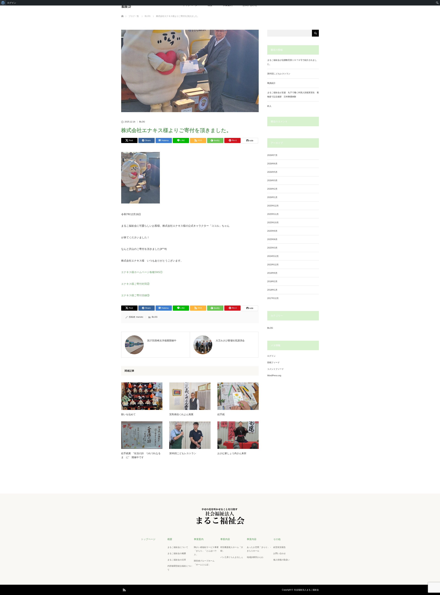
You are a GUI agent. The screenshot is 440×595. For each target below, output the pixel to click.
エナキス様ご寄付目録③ (135, 295)
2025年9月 (272, 231)
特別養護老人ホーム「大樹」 (231, 549)
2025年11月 (273, 214)
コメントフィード (275, 369)
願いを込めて (128, 414)
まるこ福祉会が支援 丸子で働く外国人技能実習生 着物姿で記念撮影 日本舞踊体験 (293, 94)
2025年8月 (272, 239)
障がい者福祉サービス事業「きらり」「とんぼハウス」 (206, 551)
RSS (123, 589)
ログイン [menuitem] (11, 2)
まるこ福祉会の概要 (176, 553)
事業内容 (225, 539)
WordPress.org (274, 375)
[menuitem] (3, 2)
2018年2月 (272, 281)
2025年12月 (273, 206)
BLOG (142, 122)
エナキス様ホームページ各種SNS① (142, 272)
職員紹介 (271, 83)
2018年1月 (272, 290)
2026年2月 (272, 189)
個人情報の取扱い (281, 560)
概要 (169, 539)
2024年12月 (273, 256)
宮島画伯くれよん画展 (181, 414)
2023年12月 (273, 264)
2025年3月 (272, 248)
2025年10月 (273, 222)
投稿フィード (273, 362)
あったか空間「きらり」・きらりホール (259, 549)
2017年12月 (273, 298)
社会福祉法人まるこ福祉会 (306, 590)
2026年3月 (272, 180)
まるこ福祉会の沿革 (176, 560)
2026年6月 (272, 163)
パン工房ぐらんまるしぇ (231, 557)
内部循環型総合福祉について (179, 568)
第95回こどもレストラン (182, 453)
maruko (139, 317)
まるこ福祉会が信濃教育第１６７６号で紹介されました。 (292, 62)
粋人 (269, 106)
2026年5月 (272, 172)
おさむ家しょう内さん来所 (231, 453)
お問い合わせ (279, 553)
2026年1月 (272, 197)
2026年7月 (272, 155)
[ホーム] (122, 12)
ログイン (271, 356)
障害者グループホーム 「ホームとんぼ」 (205, 563)
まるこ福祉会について (177, 547)
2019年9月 (272, 273)
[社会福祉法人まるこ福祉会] (220, 521)
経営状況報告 (279, 547)
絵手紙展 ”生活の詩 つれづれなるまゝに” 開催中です (141, 455)
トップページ (148, 539)
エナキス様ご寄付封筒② (135, 283)
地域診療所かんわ (255, 557)
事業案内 (199, 539)
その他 (276, 539)
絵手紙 (221, 414)
